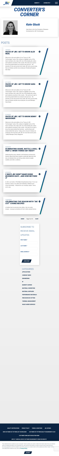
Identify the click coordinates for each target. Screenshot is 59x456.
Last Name (24, 245)
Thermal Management (29, 301)
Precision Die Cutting (28, 298)
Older (36, 218)
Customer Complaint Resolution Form (29, 435)
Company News (26, 275)
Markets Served (27, 285)
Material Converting (28, 288)
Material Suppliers (28, 291)
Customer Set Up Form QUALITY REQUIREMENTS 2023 (42, 431)
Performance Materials (29, 294)
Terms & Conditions (37, 428)
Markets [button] (36, 2)
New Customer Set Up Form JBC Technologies (15, 431)
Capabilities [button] (47, 2)
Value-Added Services (28, 304)
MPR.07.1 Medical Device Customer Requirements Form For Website (29, 439)
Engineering (25, 278)
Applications (26, 272)
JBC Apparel (48, 428)
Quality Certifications (13, 428)
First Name (24, 239)
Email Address (25, 251)
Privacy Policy (25, 428)
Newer (22, 218)
